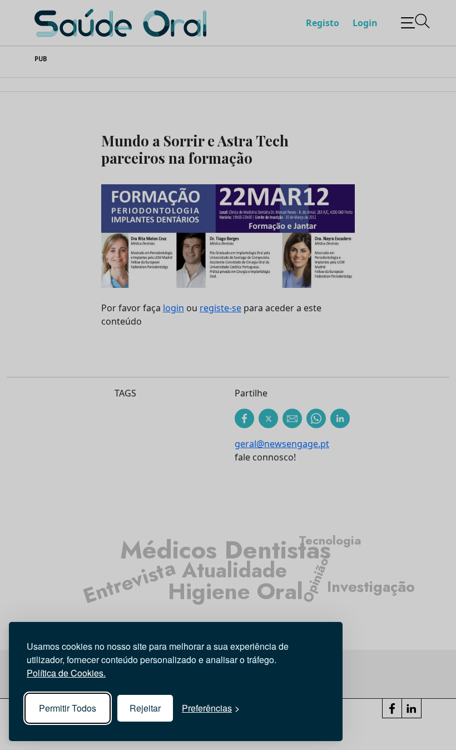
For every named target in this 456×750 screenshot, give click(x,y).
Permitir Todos (67, 708)
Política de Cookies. (66, 672)
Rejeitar (145, 708)
